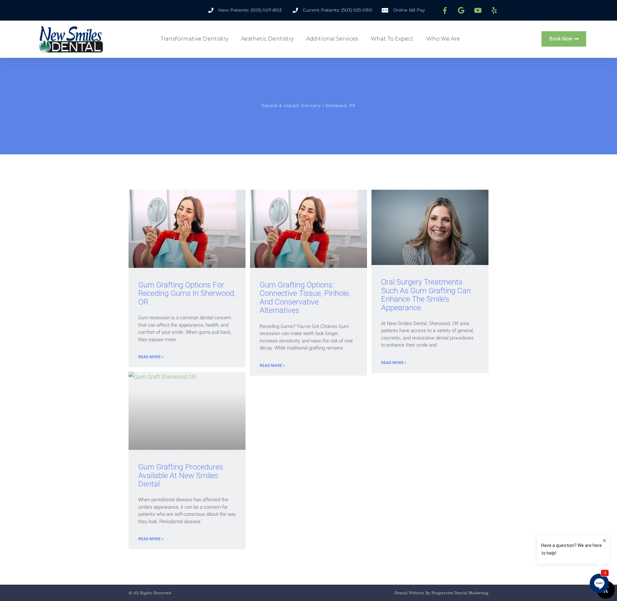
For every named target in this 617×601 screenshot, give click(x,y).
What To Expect (392, 39)
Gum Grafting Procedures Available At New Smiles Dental (180, 475)
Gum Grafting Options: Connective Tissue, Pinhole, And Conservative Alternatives (305, 297)
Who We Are (443, 39)
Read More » (151, 357)
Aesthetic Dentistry (267, 39)
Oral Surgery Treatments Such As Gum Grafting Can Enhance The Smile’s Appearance (426, 295)
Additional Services (332, 39)
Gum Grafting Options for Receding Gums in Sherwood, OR (187, 293)
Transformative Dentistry (194, 39)
